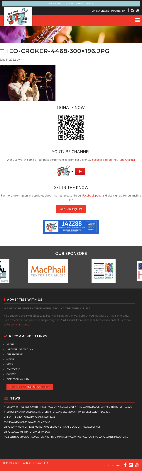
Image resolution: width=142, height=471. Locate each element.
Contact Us (13, 369)
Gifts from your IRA (18, 379)
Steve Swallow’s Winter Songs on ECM (27, 432)
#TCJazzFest (118, 11)
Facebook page (92, 195)
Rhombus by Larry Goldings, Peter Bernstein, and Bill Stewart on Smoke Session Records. (57, 412)
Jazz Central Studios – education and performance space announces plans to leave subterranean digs (66, 437)
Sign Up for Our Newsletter (29, 386)
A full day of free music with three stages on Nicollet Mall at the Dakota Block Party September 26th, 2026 (68, 407)
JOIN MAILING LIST (101, 11)
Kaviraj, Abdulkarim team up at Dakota (27, 422)
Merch (10, 359)
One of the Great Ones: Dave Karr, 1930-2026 (29, 417)
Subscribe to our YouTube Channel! (113, 160)
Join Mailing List (71, 209)
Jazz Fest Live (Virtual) (19, 349)
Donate (11, 374)
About (10, 345)
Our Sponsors (14, 354)
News (9, 364)
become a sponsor (19, 324)
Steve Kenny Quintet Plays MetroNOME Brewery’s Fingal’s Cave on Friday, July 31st (52, 427)
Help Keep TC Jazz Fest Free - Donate (71, 3)
